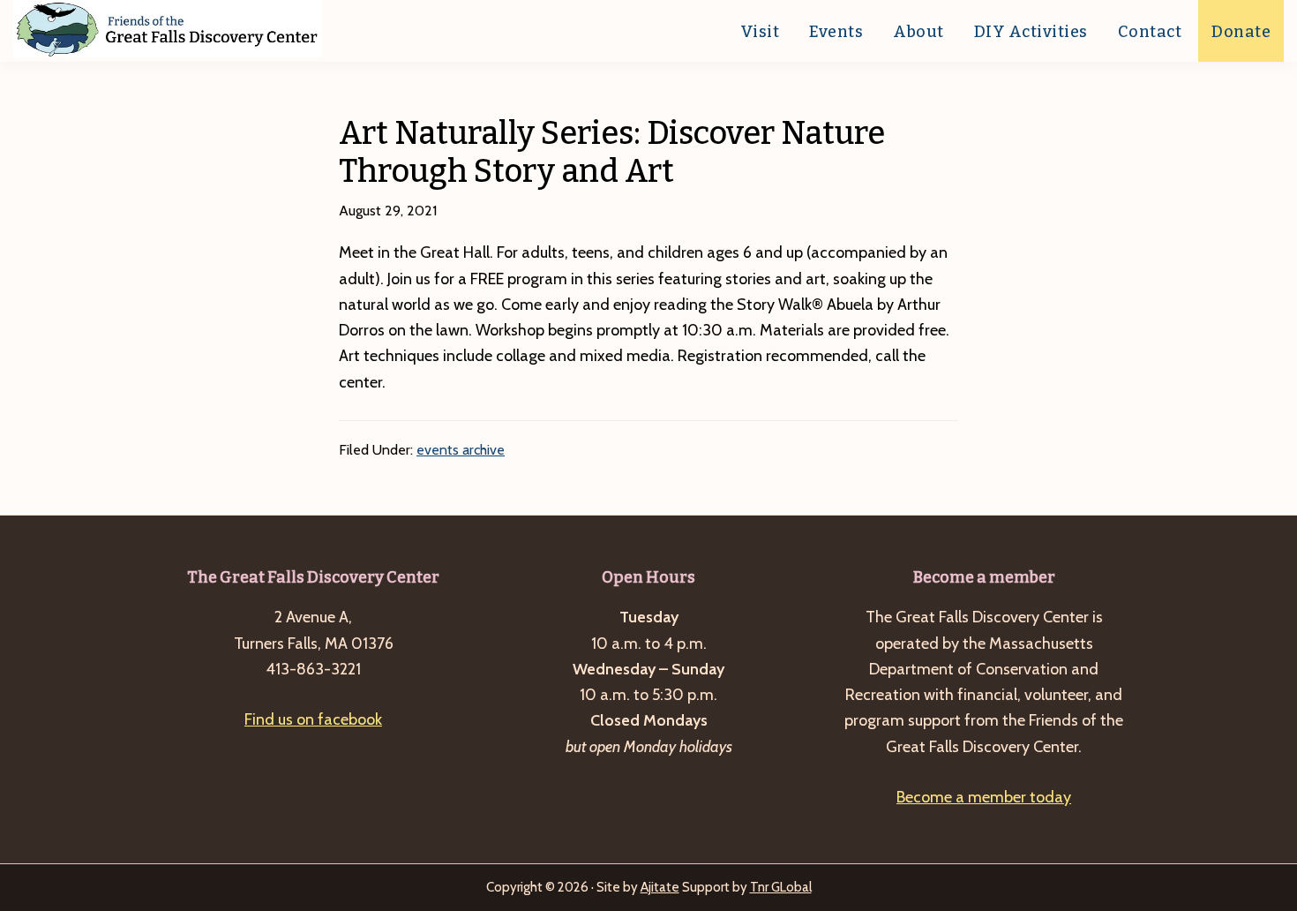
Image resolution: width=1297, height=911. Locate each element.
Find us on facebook (313, 719)
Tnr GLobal (781, 887)
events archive (460, 449)
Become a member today (983, 797)
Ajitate (660, 887)
